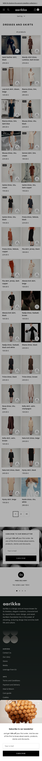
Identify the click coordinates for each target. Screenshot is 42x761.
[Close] (38, 703)
